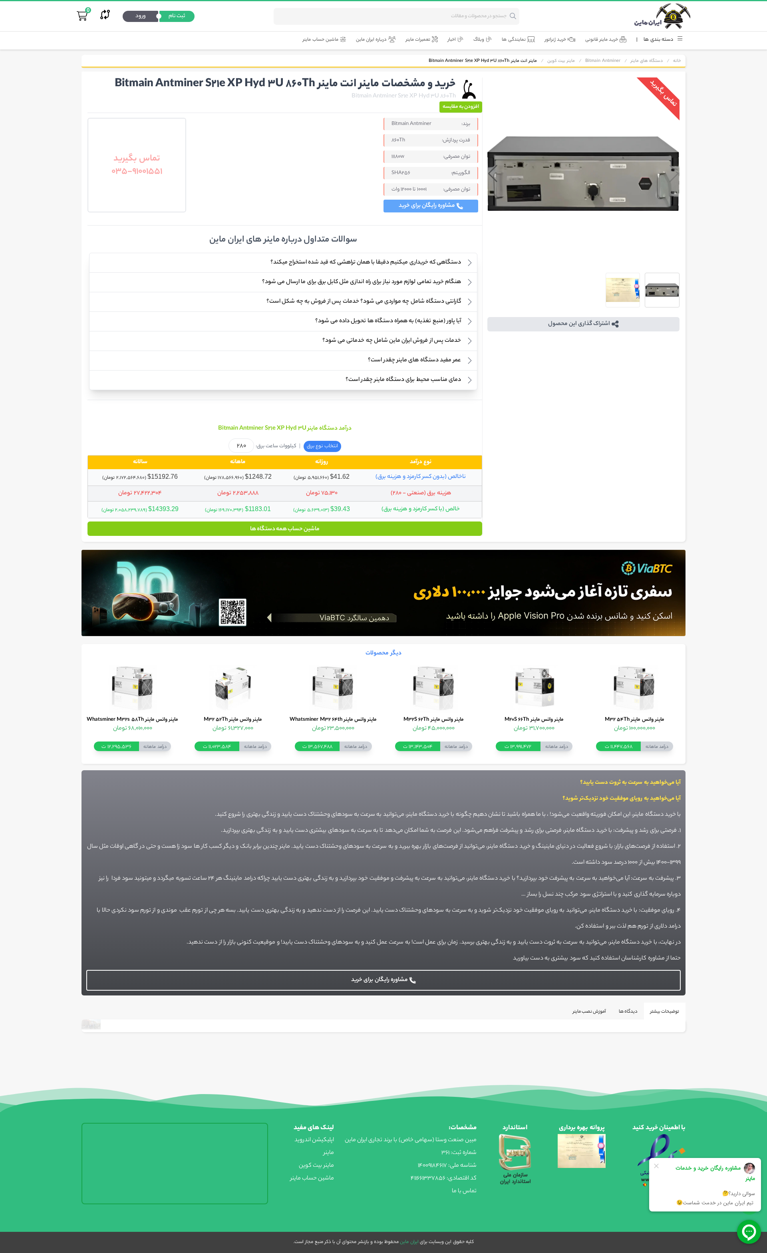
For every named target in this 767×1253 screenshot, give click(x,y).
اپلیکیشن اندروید (314, 1140)
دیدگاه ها (628, 1012)
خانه (677, 61)
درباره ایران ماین (371, 40)
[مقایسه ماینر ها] (105, 16)
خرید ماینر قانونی (601, 40)
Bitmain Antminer (602, 61)
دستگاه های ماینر (647, 61)
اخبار (452, 40)
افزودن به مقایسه (461, 107)
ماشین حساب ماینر (320, 40)
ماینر (329, 1153)
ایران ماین (408, 1242)
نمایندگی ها (513, 40)
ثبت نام (177, 16)
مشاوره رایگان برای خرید (427, 206)
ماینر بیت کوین (561, 61)
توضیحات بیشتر (664, 1012)
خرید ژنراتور (555, 40)
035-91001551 (136, 171)
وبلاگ (478, 40)
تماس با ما (464, 1191)
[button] (492, 173)
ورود (140, 16)
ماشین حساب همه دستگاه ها (285, 529)
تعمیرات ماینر (418, 40)
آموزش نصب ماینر (589, 1012)
